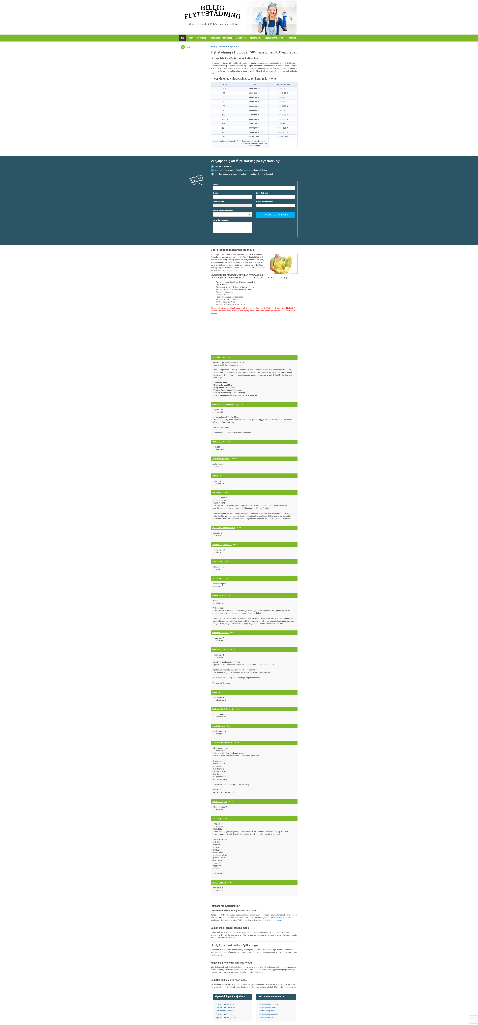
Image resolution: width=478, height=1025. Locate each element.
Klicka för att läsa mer (273, 920)
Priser (190, 38)
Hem (182, 38)
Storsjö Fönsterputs (219, 802)
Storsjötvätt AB (218, 493)
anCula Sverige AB (219, 883)
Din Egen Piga (217, 578)
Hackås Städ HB (218, 442)
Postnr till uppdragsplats (223, 210)
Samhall (215, 476)
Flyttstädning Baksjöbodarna (227, 1018)
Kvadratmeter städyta (264, 202)
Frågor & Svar (255, 38)
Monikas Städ (217, 562)
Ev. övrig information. (221, 220)
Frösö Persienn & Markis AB (222, 743)
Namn (216, 184)
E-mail (216, 193)
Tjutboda (234, 46)
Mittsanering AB (218, 595)
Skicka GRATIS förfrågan (275, 214)
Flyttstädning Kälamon (225, 1011)
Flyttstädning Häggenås (268, 1014)
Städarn (215, 692)
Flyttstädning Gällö (266, 1018)
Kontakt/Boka (241, 38)
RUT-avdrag (201, 38)
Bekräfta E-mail (262, 193)
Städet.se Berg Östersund (222, 545)
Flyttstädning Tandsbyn (268, 1004)
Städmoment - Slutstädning (220, 38)
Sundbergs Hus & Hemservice (223, 709)
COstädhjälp (216, 819)
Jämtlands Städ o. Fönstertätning (225, 405)
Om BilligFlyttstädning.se (275, 38)
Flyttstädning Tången (224, 1014)
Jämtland (222, 46)
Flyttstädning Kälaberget (225, 1007)
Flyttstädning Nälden (267, 1007)
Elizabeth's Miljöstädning (221, 459)
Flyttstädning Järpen (267, 1011)
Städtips (292, 38)
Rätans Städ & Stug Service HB (223, 528)
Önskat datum (218, 202)
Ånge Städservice (218, 726)
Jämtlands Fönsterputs (221, 650)
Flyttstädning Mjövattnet (225, 1004)
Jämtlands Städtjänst (220, 633)
